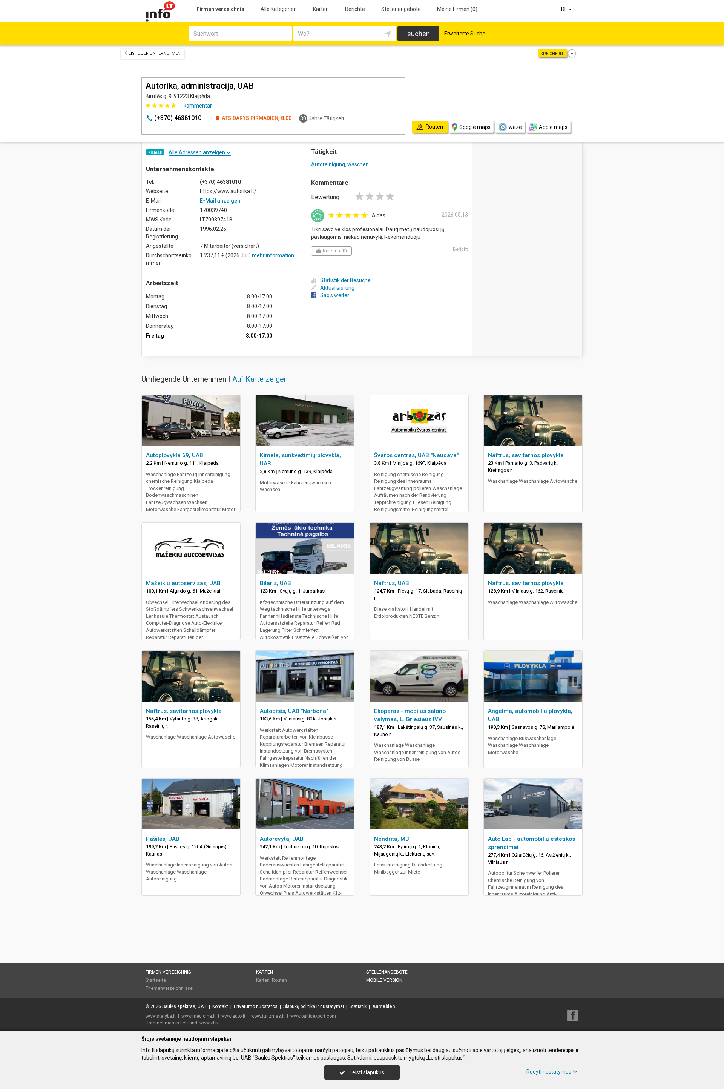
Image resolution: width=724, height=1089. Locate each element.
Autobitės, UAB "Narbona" (294, 711)
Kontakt (220, 1006)
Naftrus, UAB (391, 583)
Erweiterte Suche (464, 34)
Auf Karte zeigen (260, 379)
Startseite (156, 980)
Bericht (460, 249)
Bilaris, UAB (275, 583)
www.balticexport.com (313, 1016)
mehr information (273, 255)
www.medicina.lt (198, 1016)
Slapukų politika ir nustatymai (313, 1006)
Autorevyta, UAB (282, 839)
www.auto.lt (233, 1016)
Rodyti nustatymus (548, 1072)
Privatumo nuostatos (256, 1006)
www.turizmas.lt (268, 1016)
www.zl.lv (209, 1023)
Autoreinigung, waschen (340, 164)
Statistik (358, 1006)
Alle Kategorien (279, 9)
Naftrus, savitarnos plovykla (526, 455)
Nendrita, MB (391, 839)
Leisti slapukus (366, 1072)
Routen (279, 980)
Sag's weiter (334, 295)
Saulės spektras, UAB (184, 1006)
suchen (418, 34)
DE (565, 9)
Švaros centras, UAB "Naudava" (416, 455)
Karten (321, 9)
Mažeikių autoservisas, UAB (183, 583)
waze (515, 127)
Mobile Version (384, 980)
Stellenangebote (401, 9)
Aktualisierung (337, 288)
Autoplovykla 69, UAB (174, 455)
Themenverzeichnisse (169, 988)
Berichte (355, 9)
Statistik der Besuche (345, 280)
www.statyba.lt (161, 1016)
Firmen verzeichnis (220, 9)
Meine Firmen (457, 9)
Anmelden (383, 1006)
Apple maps (553, 127)
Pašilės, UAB (162, 839)
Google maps (475, 127)
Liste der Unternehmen (155, 53)
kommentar (195, 106)
